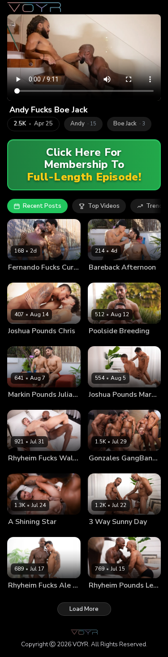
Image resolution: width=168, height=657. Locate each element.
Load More (84, 609)
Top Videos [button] (104, 206)
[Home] (34, 7)
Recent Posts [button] (42, 206)
